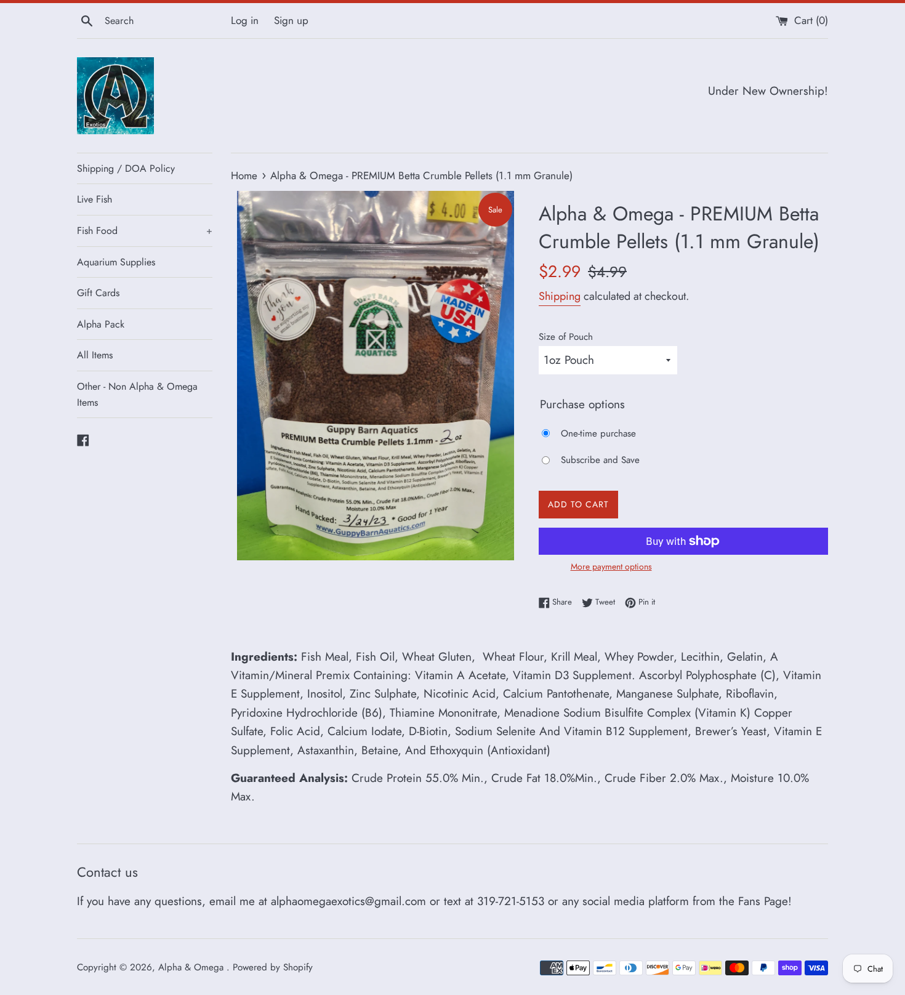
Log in (245, 20)
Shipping (560, 296)
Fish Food (144, 231)
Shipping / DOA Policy (126, 168)
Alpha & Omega (192, 967)
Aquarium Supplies (116, 262)
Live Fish (94, 199)
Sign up (291, 20)
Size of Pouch (566, 337)
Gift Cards (98, 293)
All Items (95, 355)
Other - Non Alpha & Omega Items (137, 394)
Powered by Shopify (273, 967)
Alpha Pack (100, 324)
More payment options (611, 566)
